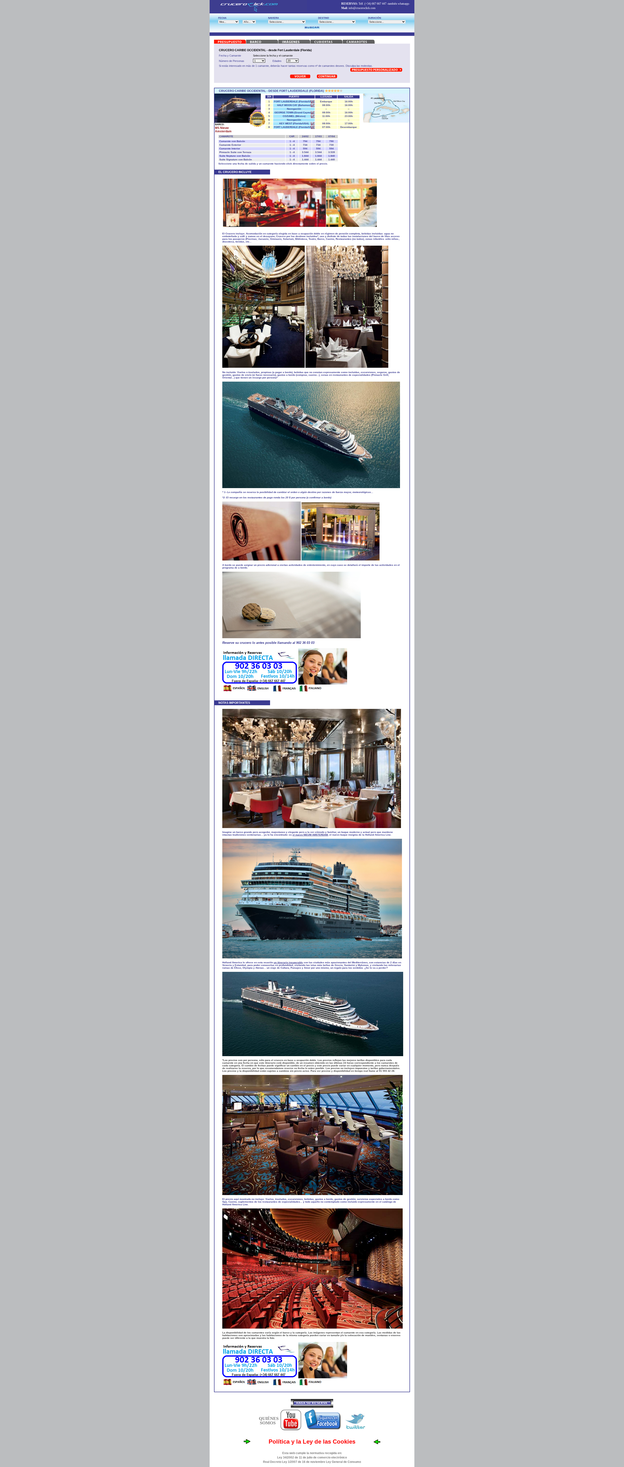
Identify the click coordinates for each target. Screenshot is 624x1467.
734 (305, 145)
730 (331, 145)
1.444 (305, 159)
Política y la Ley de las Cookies (312, 1441)
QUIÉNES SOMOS (269, 1420)
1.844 (305, 155)
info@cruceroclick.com (362, 8)
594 (305, 148)
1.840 (331, 155)
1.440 (331, 159)
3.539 (331, 152)
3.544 (305, 152)
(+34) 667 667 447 (375, 3)
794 (305, 141)
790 (331, 141)
